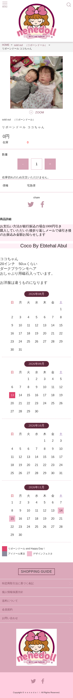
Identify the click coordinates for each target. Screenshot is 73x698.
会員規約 (7, 609)
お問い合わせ (10, 618)
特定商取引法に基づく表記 (18, 583)
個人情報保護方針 (12, 592)
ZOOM (39, 112)
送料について (10, 600)
